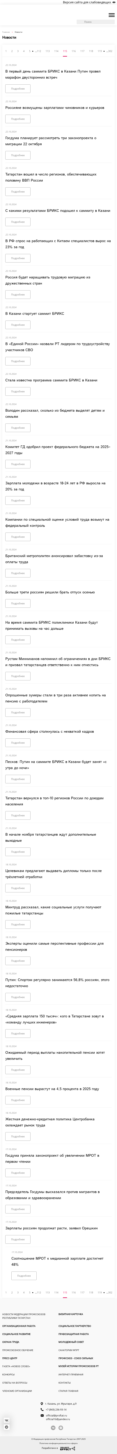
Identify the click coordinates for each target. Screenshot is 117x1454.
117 (82, 51)
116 (74, 51)
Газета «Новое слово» (16, 1366)
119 (100, 51)
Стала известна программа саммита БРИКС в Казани (51, 380)
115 (65, 51)
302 (110, 51)
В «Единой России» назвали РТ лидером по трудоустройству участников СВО (57, 347)
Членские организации (17, 1390)
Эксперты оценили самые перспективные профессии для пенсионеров (54, 946)
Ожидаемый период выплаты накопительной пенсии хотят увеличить (55, 1055)
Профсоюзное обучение (17, 1350)
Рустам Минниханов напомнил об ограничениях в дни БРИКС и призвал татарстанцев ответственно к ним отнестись (58, 662)
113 (48, 51)
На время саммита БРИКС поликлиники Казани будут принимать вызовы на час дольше (51, 625)
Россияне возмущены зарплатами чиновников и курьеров (54, 107)
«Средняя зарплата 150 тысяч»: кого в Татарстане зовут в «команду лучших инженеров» (54, 1019)
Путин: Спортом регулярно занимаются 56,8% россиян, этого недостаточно (57, 983)
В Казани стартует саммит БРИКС (34, 313)
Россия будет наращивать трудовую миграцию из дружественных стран (47, 280)
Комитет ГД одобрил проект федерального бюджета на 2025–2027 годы (57, 450)
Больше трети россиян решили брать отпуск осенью (50, 592)
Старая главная (68, 1390)
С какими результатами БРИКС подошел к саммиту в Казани (57, 210)
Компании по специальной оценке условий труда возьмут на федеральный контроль (57, 522)
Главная (6, 32)
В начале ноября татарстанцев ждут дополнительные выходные (50, 837)
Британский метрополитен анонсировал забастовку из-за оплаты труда (54, 559)
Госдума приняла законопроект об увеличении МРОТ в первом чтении (52, 1158)
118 (91, 51)
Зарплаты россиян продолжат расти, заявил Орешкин (51, 1228)
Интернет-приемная (70, 1374)
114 (56, 51)
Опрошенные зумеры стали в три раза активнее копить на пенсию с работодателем (55, 698)
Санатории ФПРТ (68, 1350)
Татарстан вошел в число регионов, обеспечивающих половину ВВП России (50, 177)
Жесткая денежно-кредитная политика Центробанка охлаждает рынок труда (50, 1122)
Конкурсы (8, 1374)
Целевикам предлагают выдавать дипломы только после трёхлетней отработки (53, 874)
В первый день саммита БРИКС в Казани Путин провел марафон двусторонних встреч (53, 74)
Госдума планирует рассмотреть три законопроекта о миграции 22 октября (50, 141)
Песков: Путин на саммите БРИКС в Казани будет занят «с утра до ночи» (56, 765)
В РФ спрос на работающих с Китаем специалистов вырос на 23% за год (58, 244)
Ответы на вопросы (14, 1382)
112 (39, 51)
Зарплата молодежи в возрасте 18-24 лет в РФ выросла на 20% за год (55, 486)
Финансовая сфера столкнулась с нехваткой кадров (49, 731)
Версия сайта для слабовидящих (87, 2)
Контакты (64, 1382)
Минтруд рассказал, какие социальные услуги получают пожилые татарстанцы (53, 910)
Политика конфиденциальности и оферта (58, 1443)
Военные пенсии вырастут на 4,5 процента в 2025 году (52, 1089)
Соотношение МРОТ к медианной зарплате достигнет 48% (57, 1261)
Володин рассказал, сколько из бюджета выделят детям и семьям (55, 413)
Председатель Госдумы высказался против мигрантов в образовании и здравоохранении (52, 1195)
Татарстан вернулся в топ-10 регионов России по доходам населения (54, 801)
